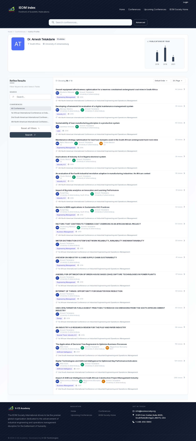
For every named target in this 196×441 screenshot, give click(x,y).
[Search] (53, 22)
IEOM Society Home (179, 9)
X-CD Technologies (50, 438)
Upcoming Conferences (155, 9)
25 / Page (176, 81)
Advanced (140, 22)
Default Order (160, 81)
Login (185, 2)
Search (28, 135)
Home (122, 9)
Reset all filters (29, 128)
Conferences (134, 9)
